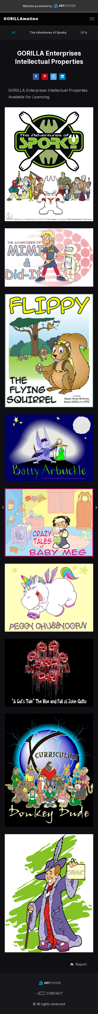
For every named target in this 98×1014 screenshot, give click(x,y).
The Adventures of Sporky (48, 32)
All (13, 32)
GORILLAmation (21, 18)
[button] (78, 964)
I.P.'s (84, 32)
